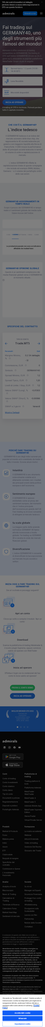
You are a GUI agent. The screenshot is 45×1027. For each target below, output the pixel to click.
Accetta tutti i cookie (22, 1013)
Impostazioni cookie (22, 1024)
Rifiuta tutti (22, 1018)
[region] (22, 1010)
